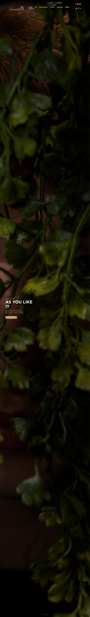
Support (52, 7)
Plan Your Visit (43, 7)
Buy (36, 7)
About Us (31, 8)
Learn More (11, 319)
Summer (67, 7)
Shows (30, 7)
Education (60, 7)
